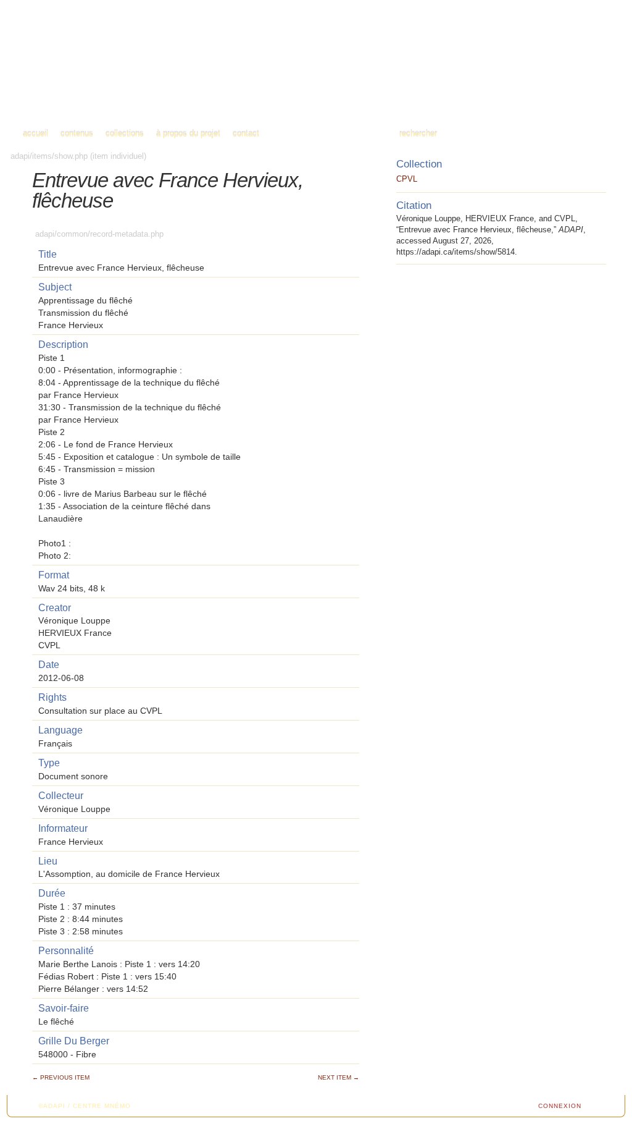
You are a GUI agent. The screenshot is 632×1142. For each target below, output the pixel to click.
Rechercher (418, 133)
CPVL (406, 179)
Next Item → (338, 1077)
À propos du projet (188, 133)
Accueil (35, 133)
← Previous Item (60, 1077)
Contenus (76, 133)
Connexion (559, 1105)
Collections (125, 133)
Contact (246, 133)
